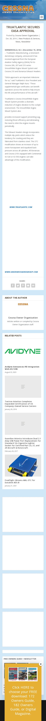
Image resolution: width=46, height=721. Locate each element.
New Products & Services (29, 38)
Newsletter (25, 41)
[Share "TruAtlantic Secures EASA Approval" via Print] (33, 285)
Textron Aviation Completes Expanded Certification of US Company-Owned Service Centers (20, 403)
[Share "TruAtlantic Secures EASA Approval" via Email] (28, 285)
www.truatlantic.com (21, 207)
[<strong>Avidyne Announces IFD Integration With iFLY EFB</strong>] (23, 352)
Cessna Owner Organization (26, 35)
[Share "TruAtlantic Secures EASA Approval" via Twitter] (17, 285)
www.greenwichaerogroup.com (21, 272)
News (18, 41)
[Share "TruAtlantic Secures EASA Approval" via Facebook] (12, 285)
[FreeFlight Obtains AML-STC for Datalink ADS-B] (23, 466)
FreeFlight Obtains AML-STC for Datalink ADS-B (20, 481)
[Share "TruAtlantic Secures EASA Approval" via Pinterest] (23, 285)
